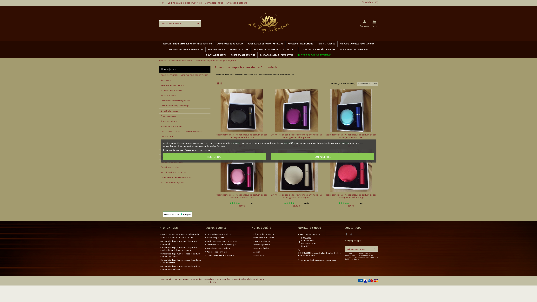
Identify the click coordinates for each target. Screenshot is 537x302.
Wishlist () (371, 2)
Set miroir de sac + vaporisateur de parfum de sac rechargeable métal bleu (351, 136)
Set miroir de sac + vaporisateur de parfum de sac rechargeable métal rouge (351, 196)
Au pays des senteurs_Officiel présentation (180, 234)
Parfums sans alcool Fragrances (222, 241)
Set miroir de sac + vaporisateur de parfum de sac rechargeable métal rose (241, 196)
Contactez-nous (214, 2)
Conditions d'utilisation (263, 238)
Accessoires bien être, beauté (220, 255)
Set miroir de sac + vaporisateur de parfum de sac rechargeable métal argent (296, 196)
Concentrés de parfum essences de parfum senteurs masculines (180, 267)
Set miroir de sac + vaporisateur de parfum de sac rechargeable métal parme (296, 136)
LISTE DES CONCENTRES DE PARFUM (176, 238)
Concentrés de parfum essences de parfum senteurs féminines (180, 255)
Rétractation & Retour (263, 234)
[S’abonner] (375, 249)
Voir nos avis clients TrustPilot (185, 2)
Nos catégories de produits (219, 234)
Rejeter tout (215, 156)
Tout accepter (322, 156)
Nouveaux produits (215, 238)
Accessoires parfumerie (218, 252)
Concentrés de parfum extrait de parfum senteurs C (178, 242)
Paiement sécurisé (261, 241)
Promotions (258, 255)
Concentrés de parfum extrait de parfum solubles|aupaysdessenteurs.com (178, 249)
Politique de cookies (173, 150)
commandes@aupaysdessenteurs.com (319, 260)
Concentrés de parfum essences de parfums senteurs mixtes (180, 261)
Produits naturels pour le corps (221, 245)
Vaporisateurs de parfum (218, 248)
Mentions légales (261, 248)
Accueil (256, 252)
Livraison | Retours (236, 2)
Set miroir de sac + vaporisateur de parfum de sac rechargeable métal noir (241, 136)
